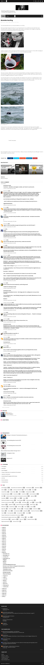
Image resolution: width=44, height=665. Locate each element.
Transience (5, 639)
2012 (3, 549)
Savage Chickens (5, 657)
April (4, 582)
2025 (3, 529)
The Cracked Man (10, 513)
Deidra (4, 346)
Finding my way (6, 617)
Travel (27, 513)
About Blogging (4, 470)
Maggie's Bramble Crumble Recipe (21, 265)
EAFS (2, 496)
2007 (3, 591)
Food (15, 22)
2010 (3, 552)
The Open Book (20, 513)
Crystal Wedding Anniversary (9, 564)
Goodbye (5, 620)
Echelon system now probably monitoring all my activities (16, 496)
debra (4, 240)
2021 (3, 535)
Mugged (4, 559)
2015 (3, 544)
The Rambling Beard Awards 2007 (14, 440)
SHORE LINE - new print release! (9, 647)
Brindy (4, 207)
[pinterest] (39, 1)
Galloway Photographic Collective (7, 500)
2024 (3, 530)
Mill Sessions (3, 506)
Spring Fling (25, 510)
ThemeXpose (7, 663)
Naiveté (4, 561)
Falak (4, 312)
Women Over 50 (16, 521)
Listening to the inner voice (9, 567)
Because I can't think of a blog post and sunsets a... (14, 566)
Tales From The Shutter (6, 474)
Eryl (4, 245)
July (4, 577)
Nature (31, 506)
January (5, 586)
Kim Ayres (5, 255)
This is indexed (4, 658)
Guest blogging (20, 500)
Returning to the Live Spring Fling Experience (21, 171)
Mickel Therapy (32, 504)
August (4, 575)
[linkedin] (37, 1)
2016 (3, 543)
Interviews (17, 502)
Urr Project (22, 517)
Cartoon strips (12, 491)
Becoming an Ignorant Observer (9, 643)
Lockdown (37, 502)
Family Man (12, 22)
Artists (17, 165)
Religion (2, 510)
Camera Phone (4, 491)
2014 (3, 546)
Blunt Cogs (27, 489)
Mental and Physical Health (7, 165)
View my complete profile (11, 415)
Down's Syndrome (5, 480)
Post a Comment (5, 407)
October (5, 556)
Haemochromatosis (29, 500)
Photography (4, 466)
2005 (3, 595)
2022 (3, 533)
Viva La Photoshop (4, 519)
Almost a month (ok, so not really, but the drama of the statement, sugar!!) (18, 613)
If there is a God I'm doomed (6, 502)
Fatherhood (12, 498)
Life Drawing (24, 502)
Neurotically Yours (5, 659)
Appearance (37, 487)
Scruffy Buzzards (17, 510)
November (5, 555)
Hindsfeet (5, 190)
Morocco (19, 506)
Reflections (35, 508)
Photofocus (5, 635)
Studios (4, 563)
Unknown (5, 223)
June (4, 579)
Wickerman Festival (30, 519)
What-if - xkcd (4, 655)
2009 (3, 588)
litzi (4, 229)
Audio (9, 489)
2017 (3, 541)
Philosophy (19, 508)
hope (4, 283)
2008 (3, 590)
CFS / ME (3, 478)
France (24, 498)
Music (26, 506)
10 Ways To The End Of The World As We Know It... (17, 435)
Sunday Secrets (6, 609)
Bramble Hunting (6, 572)
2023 (3, 532)
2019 (3, 538)
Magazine (3, 504)
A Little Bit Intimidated (6, 172)
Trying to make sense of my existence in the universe (11, 472)
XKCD (2, 654)
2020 (3, 536)
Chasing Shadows (29, 491)
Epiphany (32, 496)
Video (18, 22)
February (5, 585)
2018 (3, 540)
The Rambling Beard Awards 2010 (14, 445)
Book (33, 489)
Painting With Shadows (8, 11)
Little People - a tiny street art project (11, 646)
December (5, 553)
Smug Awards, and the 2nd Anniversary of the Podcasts (36, 171)
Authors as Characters (17, 489)
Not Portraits (11, 508)
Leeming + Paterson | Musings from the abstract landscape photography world (20, 642)
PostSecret (5, 608)
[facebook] (33, 1)
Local (31, 502)
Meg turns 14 (9, 458)
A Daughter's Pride (11, 453)
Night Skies (3, 508)
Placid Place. (5, 624)
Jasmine (5, 319)
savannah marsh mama (8, 612)
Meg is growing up (7, 573)
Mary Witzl (5, 384)
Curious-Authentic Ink (7, 619)
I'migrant (5, 623)
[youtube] (42, 1)
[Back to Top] (42, 663)
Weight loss (14, 519)
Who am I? (21, 519)
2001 (3, 596)
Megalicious (11, 504)
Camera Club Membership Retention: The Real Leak (13, 632)
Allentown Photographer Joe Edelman (11, 631)
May (4, 580)
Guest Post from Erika (7, 570)
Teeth (2, 513)
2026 (3, 527)
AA (4, 331)
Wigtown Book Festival (5, 521)
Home (3, 16)
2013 (3, 547)
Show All (41, 626)
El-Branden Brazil (6, 638)
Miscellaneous (12, 506)
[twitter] (40, 1)
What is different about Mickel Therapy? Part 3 (10, 450)
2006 (3, 593)
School (9, 510)
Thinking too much (7, 569)
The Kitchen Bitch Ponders (8, 616)
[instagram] (35, 1)
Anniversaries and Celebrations (35, 165)
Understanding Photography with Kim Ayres (9, 476)
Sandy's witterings (7, 302)
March (4, 583)
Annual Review (28, 487)
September (5, 558)
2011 (3, 550)
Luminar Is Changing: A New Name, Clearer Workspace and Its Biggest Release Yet (20, 636)
